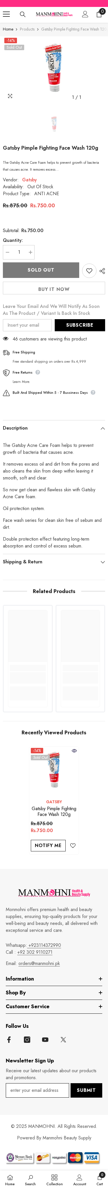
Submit (86, 1090)
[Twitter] (63, 1040)
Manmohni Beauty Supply (67, 1138)
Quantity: (13, 240)
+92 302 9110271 (34, 952)
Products (27, 29)
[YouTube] (45, 1040)
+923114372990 (44, 945)
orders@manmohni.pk (39, 963)
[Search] (22, 14)
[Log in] (85, 14)
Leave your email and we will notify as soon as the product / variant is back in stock (51, 310)
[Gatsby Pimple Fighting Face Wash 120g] (54, 771)
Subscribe (80, 325)
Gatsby (29, 179)
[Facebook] (9, 1040)
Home (8, 29)
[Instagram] (27, 1040)
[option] (54, 69)
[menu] (6, 14)
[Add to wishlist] (89, 271)
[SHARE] (100, 271)
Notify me (48, 845)
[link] (28, 678)
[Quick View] (74, 750)
